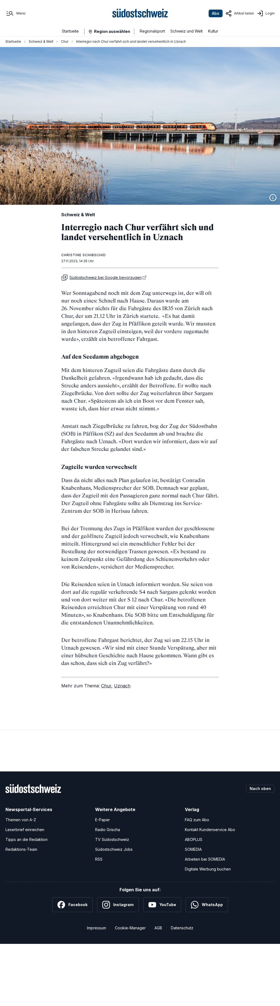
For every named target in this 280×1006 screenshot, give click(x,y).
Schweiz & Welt (41, 41)
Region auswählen (112, 31)
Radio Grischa (107, 829)
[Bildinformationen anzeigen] (273, 197)
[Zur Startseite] (140, 13)
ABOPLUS (193, 839)
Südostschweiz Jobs (114, 849)
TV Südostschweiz (112, 839)
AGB (158, 928)
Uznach (122, 685)
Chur (64, 41)
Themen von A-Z (20, 819)
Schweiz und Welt (186, 31)
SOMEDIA (193, 849)
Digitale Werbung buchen (208, 869)
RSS (99, 859)
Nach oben (260, 788)
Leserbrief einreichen (24, 829)
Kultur (213, 31)
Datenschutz (182, 928)
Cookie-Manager (130, 928)
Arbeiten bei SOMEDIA (205, 859)
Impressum (96, 928)
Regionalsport (152, 31)
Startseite (70, 31)
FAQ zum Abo (197, 819)
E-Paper (102, 819)
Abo (215, 13)
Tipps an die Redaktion (26, 839)
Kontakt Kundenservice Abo (210, 829)
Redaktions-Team (21, 849)
